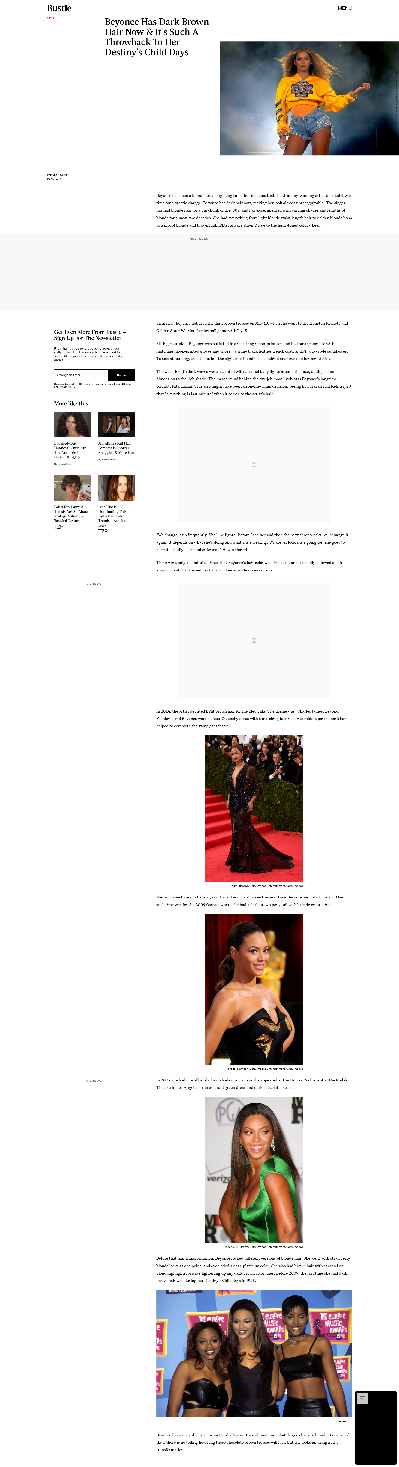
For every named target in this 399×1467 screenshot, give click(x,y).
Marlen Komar (59, 175)
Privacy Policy (67, 386)
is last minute (199, 393)
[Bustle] (59, 8)
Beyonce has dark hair (223, 202)
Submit (122, 375)
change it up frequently (185, 534)
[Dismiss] (391, 1395)
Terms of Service (123, 384)
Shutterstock (344, 1421)
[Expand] (360, 1395)
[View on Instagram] (254, 464)
